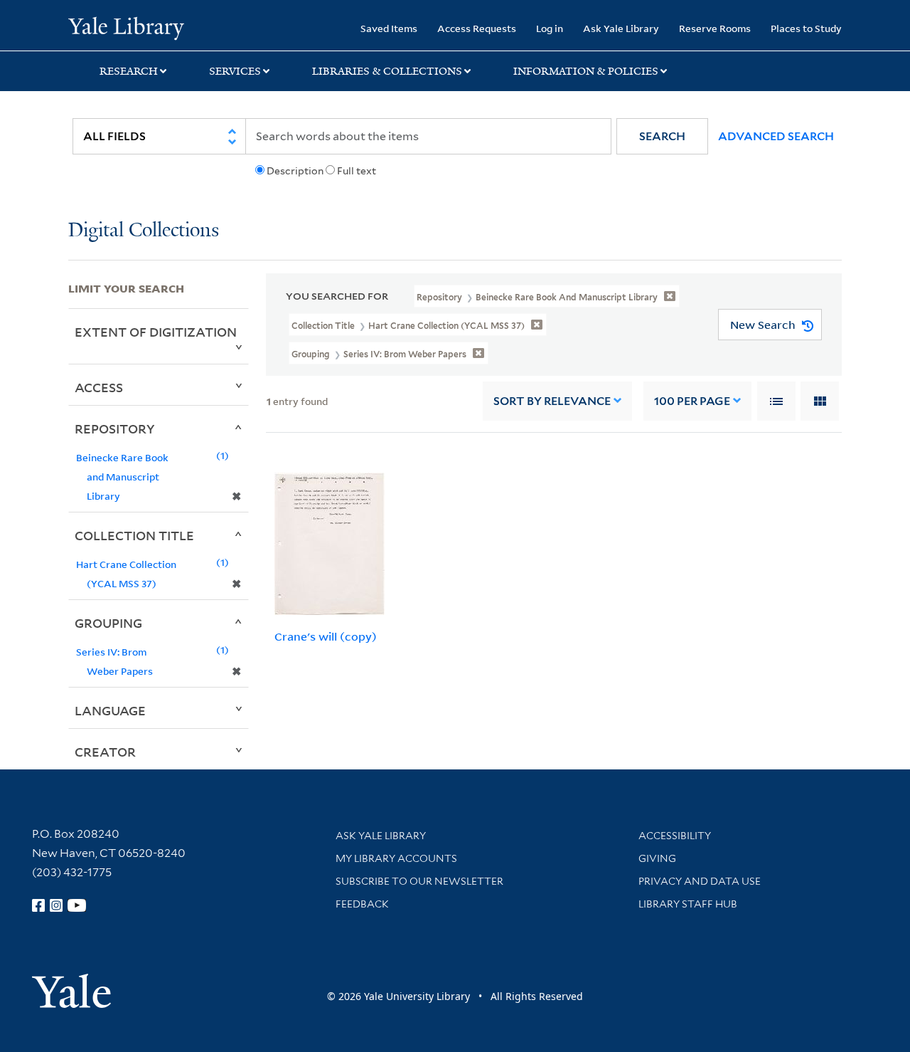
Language (110, 710)
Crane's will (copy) (325, 636)
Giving (657, 858)
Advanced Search (776, 136)
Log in (549, 28)
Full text (356, 171)
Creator (105, 751)
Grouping (108, 622)
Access (99, 387)
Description (295, 171)
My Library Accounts (396, 858)
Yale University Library (126, 27)
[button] (662, 136)
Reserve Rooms (715, 28)
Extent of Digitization (156, 331)
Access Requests (476, 28)
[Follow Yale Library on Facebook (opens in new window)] (38, 905)
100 (692, 401)
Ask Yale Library (621, 28)
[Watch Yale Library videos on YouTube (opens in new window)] (77, 905)
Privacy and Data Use (699, 881)
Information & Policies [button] (585, 71)
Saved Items (388, 28)
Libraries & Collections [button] (387, 71)
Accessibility (674, 835)
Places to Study (806, 28)
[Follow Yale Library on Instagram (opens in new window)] (56, 905)
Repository (115, 428)
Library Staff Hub (687, 904)
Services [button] (235, 71)
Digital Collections (143, 231)
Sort (552, 401)
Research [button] (129, 71)
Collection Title (134, 535)
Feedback (362, 904)
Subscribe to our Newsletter (419, 881)
